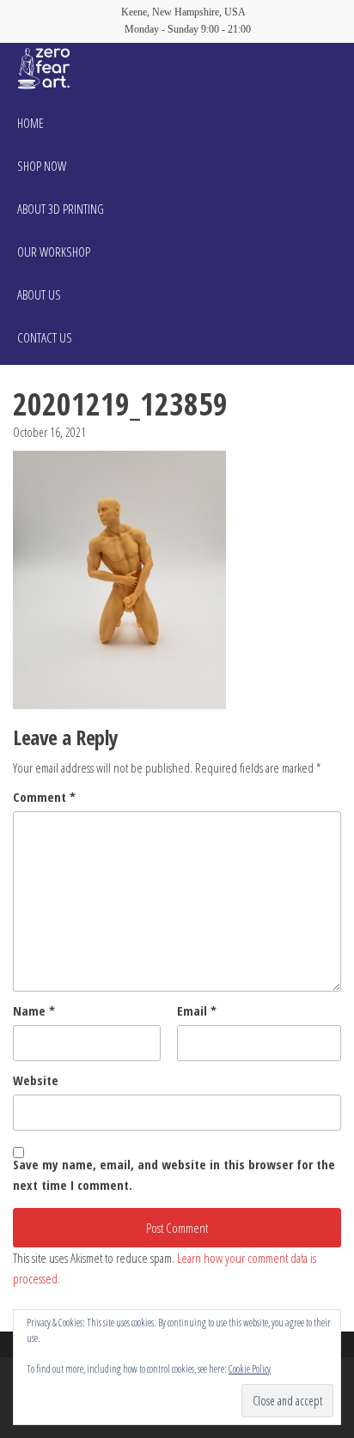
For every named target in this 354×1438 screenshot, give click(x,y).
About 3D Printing (60, 208)
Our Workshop (53, 251)
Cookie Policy (250, 1369)
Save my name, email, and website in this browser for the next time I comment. (174, 1174)
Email (197, 1010)
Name (34, 1010)
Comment (44, 796)
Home (30, 122)
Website (35, 1080)
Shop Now (41, 165)
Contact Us (44, 337)
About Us (39, 294)
